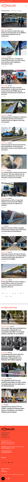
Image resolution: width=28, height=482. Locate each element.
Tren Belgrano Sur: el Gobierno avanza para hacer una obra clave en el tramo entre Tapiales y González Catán (13, 61)
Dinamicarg (4, 471)
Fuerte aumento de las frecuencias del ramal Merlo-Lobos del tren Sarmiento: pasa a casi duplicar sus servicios (13, 147)
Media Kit (3, 457)
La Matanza (4, 57)
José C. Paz (3, 170)
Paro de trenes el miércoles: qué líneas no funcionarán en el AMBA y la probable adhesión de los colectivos (13, 33)
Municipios (4, 432)
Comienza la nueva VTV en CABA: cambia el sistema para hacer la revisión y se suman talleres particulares (12, 409)
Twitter (6, 462)
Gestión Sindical (5, 468)
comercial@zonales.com (6, 450)
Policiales (9, 378)
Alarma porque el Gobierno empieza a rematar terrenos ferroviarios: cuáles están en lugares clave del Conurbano (13, 119)
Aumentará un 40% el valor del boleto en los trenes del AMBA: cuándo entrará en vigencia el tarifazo (12, 202)
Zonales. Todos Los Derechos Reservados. (16, 474)
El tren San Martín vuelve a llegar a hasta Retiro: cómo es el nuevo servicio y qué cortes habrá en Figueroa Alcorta (13, 284)
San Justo (8, 1)
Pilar (2, 226)
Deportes (10, 352)
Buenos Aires (4, 29)
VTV (11, 1)
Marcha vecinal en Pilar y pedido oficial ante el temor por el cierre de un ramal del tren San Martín (13, 229)
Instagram (12, 462)
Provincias (4, 435)
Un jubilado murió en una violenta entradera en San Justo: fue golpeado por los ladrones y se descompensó (13, 383)
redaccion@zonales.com (6, 452)
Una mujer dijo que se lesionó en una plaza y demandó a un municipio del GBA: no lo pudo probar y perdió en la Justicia (13, 331)
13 (6, 296)
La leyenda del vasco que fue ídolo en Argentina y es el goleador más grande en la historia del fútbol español (12, 357)
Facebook (3, 462)
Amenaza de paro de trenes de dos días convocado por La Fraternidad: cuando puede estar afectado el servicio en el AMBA (13, 256)
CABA (2, 404)
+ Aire (2, 470)
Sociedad (10, 29)
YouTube (9, 462)
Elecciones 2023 (5, 437)
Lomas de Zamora (5, 326)
